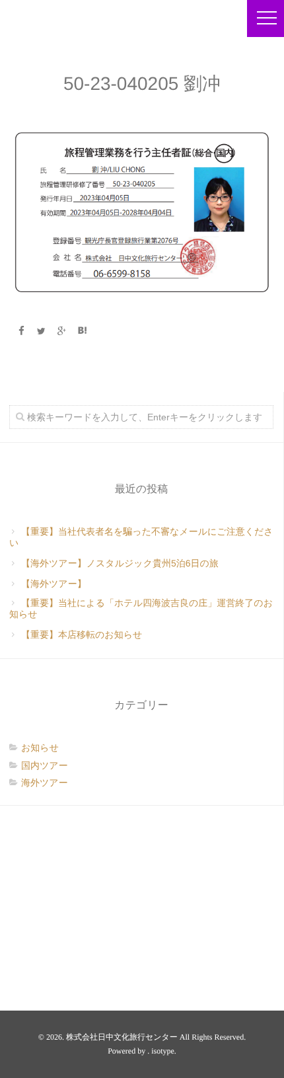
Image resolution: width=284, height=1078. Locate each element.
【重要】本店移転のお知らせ (81, 634)
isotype (162, 1051)
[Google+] (62, 331)
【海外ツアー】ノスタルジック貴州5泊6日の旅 (120, 563)
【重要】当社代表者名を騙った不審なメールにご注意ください (141, 537)
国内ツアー (44, 765)
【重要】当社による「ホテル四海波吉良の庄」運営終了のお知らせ (141, 608)
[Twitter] (42, 331)
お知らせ (40, 747)
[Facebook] (21, 331)
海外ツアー (44, 782)
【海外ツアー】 (54, 583)
